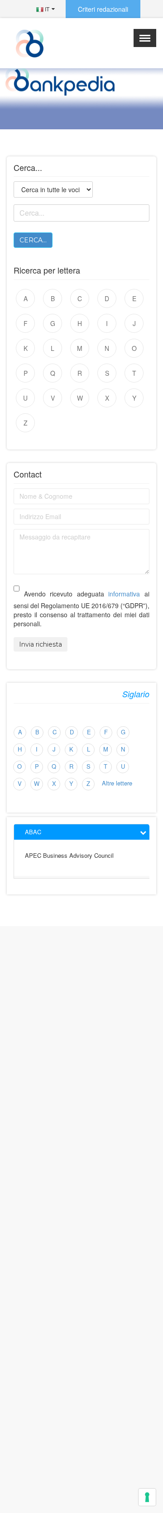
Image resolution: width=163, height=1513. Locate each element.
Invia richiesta (40, 644)
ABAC (33, 831)
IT (46, 9)
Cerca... (33, 240)
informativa (124, 593)
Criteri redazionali (103, 9)
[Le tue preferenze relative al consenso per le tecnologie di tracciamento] (147, 1497)
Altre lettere (117, 783)
